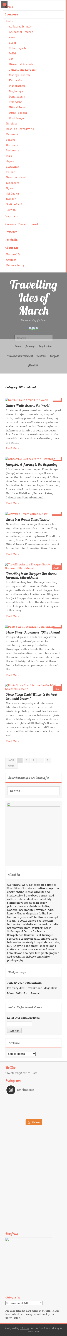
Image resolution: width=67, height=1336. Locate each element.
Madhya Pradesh (19, 75)
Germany (12, 145)
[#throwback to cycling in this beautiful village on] (20, 1114)
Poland (10, 172)
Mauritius (12, 166)
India (9, 21)
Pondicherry (17, 96)
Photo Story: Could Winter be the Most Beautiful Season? (31, 696)
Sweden (11, 199)
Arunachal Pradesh (21, 32)
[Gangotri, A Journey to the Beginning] (30, 458)
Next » (12, 766)
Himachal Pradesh (21, 64)
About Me (11, 247)
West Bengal (17, 118)
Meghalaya (16, 91)
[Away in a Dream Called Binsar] (26, 513)
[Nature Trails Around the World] (26, 399)
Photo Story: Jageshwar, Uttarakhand (33, 632)
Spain (10, 188)
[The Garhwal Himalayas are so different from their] (20, 1099)
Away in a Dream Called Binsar (28, 519)
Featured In (13, 254)
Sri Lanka (12, 193)
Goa (11, 59)
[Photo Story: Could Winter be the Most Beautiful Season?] (33, 687)
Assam (13, 37)
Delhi (12, 53)
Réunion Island (16, 177)
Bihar (12, 42)
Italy (9, 156)
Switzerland (14, 204)
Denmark (12, 134)
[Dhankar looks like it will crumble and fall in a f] (20, 1109)
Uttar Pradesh (18, 112)
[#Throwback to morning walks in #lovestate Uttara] (20, 1104)
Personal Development (21, 224)
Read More (12, 448)
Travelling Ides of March (33, 297)
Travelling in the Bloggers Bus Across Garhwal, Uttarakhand (31, 576)
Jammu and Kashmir (23, 69)
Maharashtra (17, 85)
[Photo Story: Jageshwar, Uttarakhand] (30, 626)
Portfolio (11, 240)
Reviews (10, 232)
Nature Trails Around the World (27, 405)
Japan (10, 161)
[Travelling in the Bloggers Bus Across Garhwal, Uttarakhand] (33, 566)
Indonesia (12, 150)
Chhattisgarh (17, 48)
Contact (11, 260)
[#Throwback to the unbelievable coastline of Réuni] (47, 1104)
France (10, 139)
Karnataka (16, 80)
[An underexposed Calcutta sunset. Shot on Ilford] (47, 1099)
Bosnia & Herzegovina (20, 129)
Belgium (11, 123)
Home (8, 6)
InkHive (24, 1328)
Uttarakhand (17, 107)
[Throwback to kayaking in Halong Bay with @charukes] (47, 1114)
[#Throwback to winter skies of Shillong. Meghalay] (47, 1109)
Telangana (15, 102)
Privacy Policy (15, 265)
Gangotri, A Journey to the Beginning (31, 464)
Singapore (12, 182)
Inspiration (12, 216)
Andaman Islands (20, 26)
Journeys (11, 14)
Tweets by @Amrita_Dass (21, 1073)
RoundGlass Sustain (19, 888)
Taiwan (11, 209)
